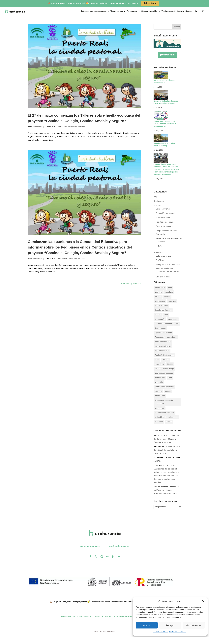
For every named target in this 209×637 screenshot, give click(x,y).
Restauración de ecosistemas (169, 238)
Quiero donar (150, 3)
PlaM (170, 378)
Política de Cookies (160, 632)
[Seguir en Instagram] (101, 556)
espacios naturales (162, 351)
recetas (167, 391)
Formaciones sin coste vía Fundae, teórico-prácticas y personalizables (165, 123)
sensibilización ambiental (164, 413)
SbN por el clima (163, 277)
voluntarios (159, 422)
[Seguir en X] (96, 556)
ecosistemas (172, 337)
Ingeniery (111, 631)
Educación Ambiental (67, 127)
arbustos (167, 297)
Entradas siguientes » (131, 283)
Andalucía (169, 292)
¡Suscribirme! (167, 54)
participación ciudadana (164, 373)
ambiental (158, 292)
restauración (159, 408)
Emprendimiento (163, 217)
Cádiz (177, 324)
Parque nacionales (164, 226)
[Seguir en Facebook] (90, 556)
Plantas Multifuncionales (164, 387)
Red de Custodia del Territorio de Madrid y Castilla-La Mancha (166, 438)
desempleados (160, 328)
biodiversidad (160, 301)
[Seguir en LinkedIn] (113, 556)
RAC (158, 461)
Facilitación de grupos (165, 222)
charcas (158, 315)
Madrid (170, 364)
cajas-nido (172, 301)
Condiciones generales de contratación (130, 616)
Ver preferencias (193, 625)
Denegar (170, 625)
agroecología (160, 288)
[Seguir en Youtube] (107, 556)
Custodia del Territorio (163, 324)
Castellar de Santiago (163, 310)
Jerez (157, 360)
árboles (169, 422)
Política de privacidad (82, 616)
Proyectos (158, 252)
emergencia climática (163, 346)
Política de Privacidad (177, 632)
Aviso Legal (66, 616)
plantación (159, 382)
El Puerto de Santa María (169, 271)
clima (166, 315)
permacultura (160, 378)
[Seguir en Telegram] (118, 556)
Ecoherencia (37, 127)
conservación (160, 319)
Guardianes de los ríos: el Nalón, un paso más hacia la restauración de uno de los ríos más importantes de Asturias (166, 475)
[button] (203, 601)
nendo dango (168, 369)
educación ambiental (163, 342)
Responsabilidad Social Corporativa (164, 402)
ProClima (160, 260)
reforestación (160, 396)
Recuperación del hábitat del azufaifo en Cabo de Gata (167, 449)
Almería (161, 242)
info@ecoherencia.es (119, 546)
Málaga (158, 369)
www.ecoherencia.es (90, 546)
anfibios (158, 297)
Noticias (81, 127)
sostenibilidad (160, 417)
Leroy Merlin (159, 364)
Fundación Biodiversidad (164, 355)
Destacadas (159, 201)
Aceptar (146, 625)
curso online (172, 319)
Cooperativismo (163, 209)
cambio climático (161, 306)
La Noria (165, 360)
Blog (156, 196)
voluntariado (173, 417)
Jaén (160, 246)
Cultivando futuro (163, 256)
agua (170, 288)
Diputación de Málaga (163, 333)
